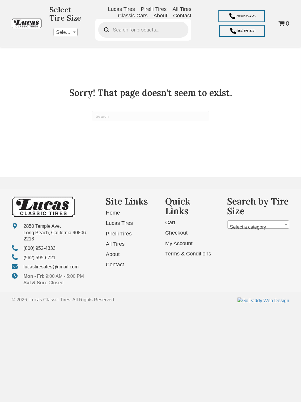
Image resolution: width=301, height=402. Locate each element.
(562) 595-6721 (40, 257)
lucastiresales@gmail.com (51, 266)
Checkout (176, 233)
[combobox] (65, 32)
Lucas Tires (119, 223)
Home (113, 213)
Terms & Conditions (188, 254)
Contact (115, 265)
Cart (170, 222)
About (113, 254)
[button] (241, 16)
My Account (179, 243)
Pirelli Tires (119, 234)
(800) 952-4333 (40, 248)
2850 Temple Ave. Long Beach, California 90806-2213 (55, 232)
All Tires (115, 244)
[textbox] (65, 32)
